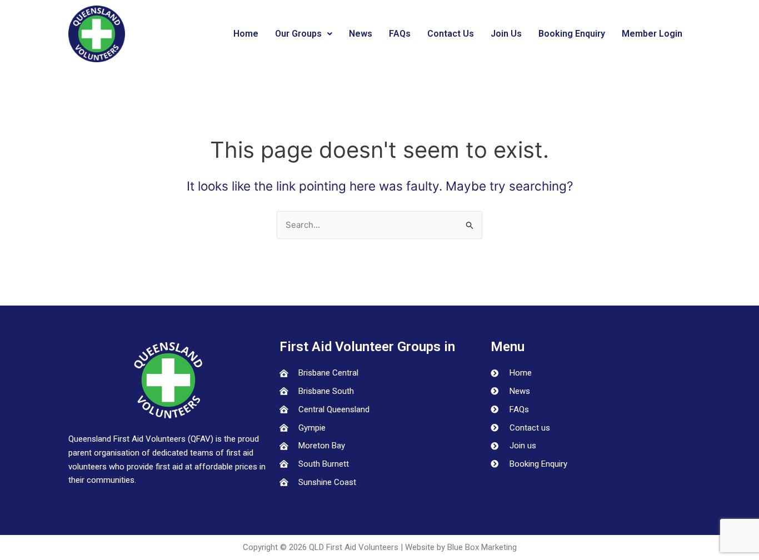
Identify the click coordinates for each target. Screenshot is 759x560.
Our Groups (298, 33)
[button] (304, 34)
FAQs (400, 33)
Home (245, 33)
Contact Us (450, 33)
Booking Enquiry (571, 33)
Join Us (506, 33)
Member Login (652, 33)
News (360, 33)
